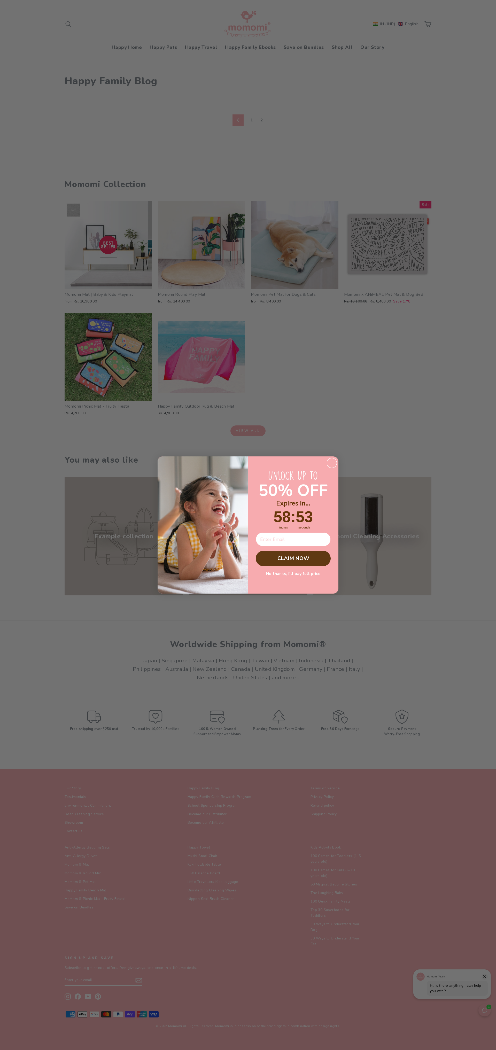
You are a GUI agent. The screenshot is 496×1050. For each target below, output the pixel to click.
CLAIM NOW (293, 558)
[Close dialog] (331, 463)
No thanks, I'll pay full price (293, 574)
